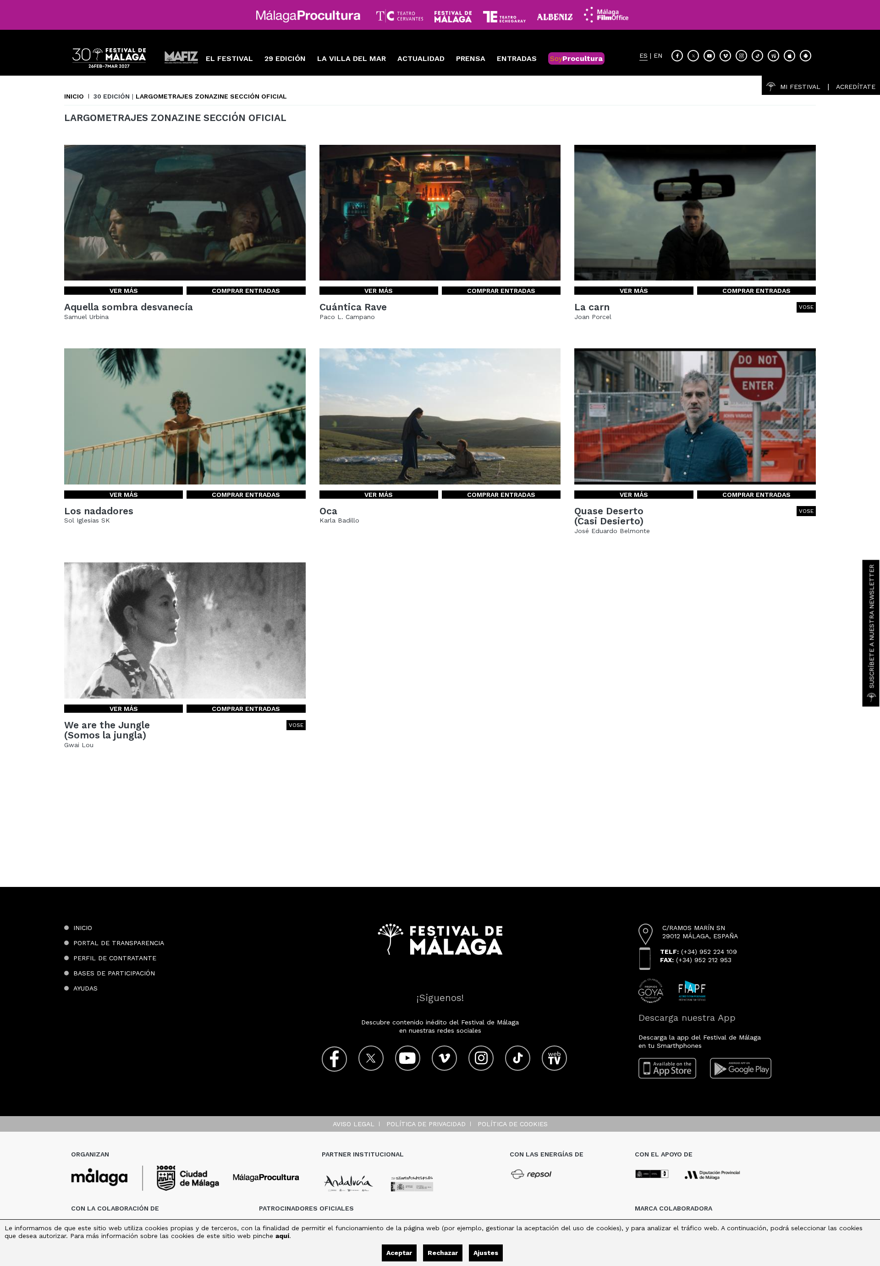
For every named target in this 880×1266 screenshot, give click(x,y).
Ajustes (485, 1252)
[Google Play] (740, 1068)
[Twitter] (693, 55)
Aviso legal (353, 1124)
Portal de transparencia (118, 943)
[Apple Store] (789, 55)
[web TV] (773, 55)
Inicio (74, 96)
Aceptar (399, 1252)
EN (658, 55)
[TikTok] (757, 55)
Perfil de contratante (114, 958)
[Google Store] (805, 55)
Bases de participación (114, 973)
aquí (282, 1235)
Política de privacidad (426, 1124)
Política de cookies (513, 1124)
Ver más (124, 290)
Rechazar (443, 1252)
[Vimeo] (725, 55)
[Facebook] (677, 55)
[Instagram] (741, 55)
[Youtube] (709, 55)
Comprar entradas (246, 290)
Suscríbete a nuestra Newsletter (871, 626)
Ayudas (85, 988)
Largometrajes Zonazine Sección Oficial (211, 96)
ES (643, 55)
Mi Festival (800, 86)
